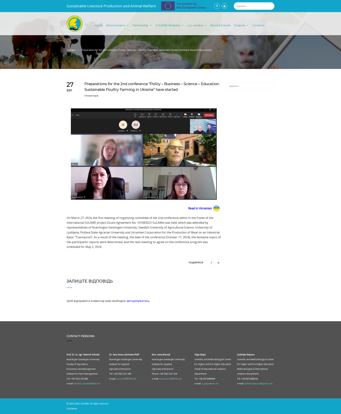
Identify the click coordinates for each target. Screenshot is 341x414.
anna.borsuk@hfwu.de (170, 378)
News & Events (220, 25)
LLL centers (195, 25)
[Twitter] (218, 262)
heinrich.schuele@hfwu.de (87, 383)
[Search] (272, 4)
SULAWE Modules (168, 25)
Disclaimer (72, 408)
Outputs (239, 25)
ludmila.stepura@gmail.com (258, 383)
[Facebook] (211, 262)
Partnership (140, 25)
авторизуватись (137, 301)
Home (98, 25)
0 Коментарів (91, 95)
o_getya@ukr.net (210, 383)
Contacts (258, 25)
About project (115, 25)
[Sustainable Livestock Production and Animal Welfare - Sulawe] (75, 25)
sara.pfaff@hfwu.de (126, 378)
